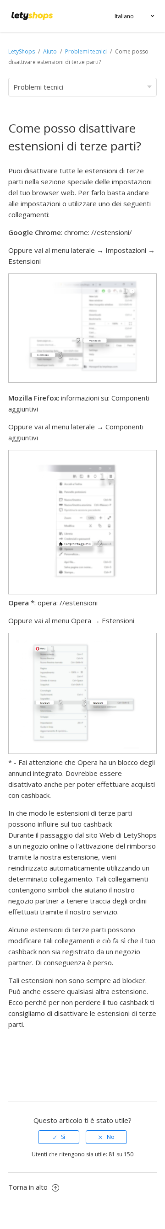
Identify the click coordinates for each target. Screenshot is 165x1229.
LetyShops (21, 51)
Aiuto (50, 51)
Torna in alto (29, 1187)
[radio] (58, 1137)
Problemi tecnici (86, 51)
